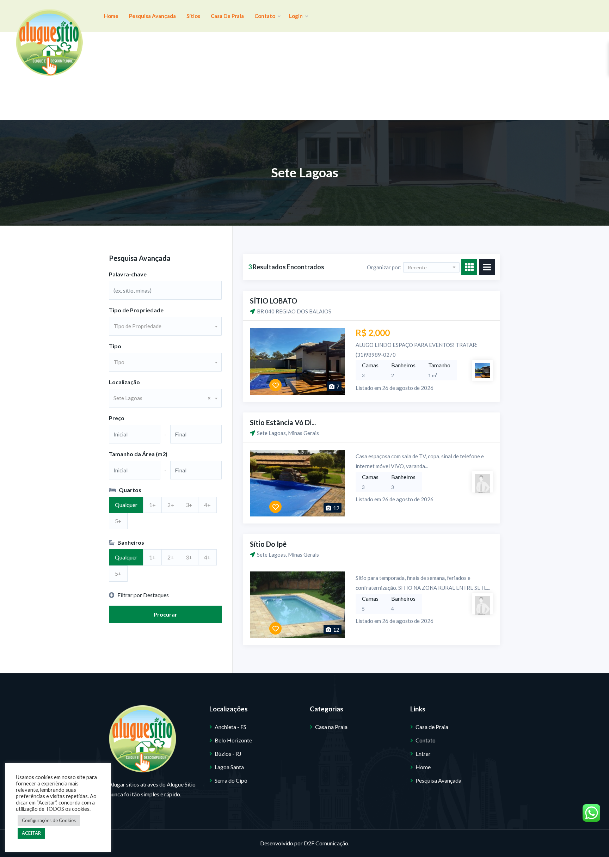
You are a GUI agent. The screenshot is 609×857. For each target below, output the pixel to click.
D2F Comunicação (326, 843)
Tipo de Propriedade (136, 310)
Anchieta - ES (230, 726)
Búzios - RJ (228, 753)
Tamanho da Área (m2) (138, 454)
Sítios (193, 16)
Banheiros (130, 542)
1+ (152, 504)
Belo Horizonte (233, 740)
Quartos (129, 489)
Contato (265, 16)
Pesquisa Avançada (152, 16)
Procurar (165, 614)
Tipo (115, 346)
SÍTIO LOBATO (273, 300)
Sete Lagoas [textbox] (162, 398)
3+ (189, 504)
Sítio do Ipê (268, 544)
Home (111, 16)
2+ (170, 504)
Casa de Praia (227, 16)
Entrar (423, 753)
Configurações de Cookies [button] (49, 820)
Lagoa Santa (229, 767)
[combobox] (165, 326)
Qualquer (126, 504)
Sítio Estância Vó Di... (283, 422)
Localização (124, 382)
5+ (118, 521)
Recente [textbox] (417, 267)
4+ (207, 504)
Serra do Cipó (231, 780)
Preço (116, 418)
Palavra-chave (128, 274)
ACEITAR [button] (31, 833)
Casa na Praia (331, 726)
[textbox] (165, 326)
